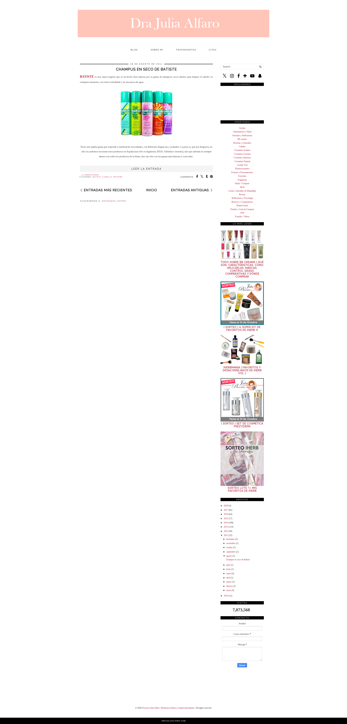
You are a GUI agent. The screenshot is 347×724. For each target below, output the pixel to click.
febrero (229, 586)
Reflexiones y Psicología (242, 198)
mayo (228, 573)
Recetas (242, 194)
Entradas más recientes (108, 190)
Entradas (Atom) (114, 201)
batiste (97, 177)
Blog (134, 49)
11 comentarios (90, 175)
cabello (107, 177)
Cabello (242, 146)
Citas (213, 49)
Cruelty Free (242, 165)
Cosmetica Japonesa (242, 157)
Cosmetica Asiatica (242, 150)
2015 (226, 518)
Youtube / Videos (242, 216)
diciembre (230, 539)
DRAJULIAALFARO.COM (174, 721)
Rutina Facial (242, 205)
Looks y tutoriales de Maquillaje (242, 191)
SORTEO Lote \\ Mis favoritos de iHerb (242, 489)
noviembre (230, 543)
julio (228, 565)
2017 (226, 510)
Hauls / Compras (242, 183)
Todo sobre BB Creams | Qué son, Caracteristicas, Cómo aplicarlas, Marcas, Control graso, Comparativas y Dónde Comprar (242, 269)
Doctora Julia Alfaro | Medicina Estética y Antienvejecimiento (168, 708)
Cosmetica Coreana (242, 154)
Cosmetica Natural (242, 161)
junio (228, 569)
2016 (226, 514)
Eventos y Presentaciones (242, 172)
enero (228, 590)
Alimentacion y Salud (242, 131)
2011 (226, 535)
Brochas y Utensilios (242, 143)
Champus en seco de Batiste (146, 69)
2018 (226, 505)
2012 (226, 531)
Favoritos (242, 176)
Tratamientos (186, 49)
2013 (226, 527)
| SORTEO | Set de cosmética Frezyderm (242, 425)
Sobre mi (157, 49)
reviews (117, 177)
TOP (242, 213)
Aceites (242, 128)
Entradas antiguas (190, 190)
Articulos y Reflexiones (242, 135)
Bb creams (242, 139)
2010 (226, 595)
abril (228, 577)
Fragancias (242, 180)
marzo (229, 582)
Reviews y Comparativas (242, 202)
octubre (229, 547)
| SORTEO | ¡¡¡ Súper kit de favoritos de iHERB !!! (242, 328)
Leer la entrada (146, 168)
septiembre (230, 552)
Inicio (151, 190)
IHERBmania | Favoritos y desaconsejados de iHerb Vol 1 (242, 370)
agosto (229, 556)
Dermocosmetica (242, 168)
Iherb (242, 187)
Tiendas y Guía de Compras (242, 209)
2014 (226, 522)
